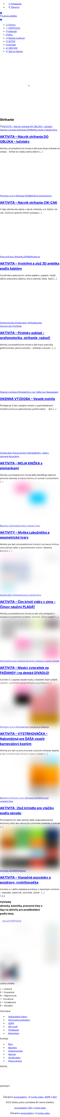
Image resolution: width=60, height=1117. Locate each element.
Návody (12, 1054)
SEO (55, 1097)
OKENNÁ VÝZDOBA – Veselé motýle (27, 399)
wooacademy (21, 1097)
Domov (12, 24)
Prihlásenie (15, 3)
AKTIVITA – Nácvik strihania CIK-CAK (28, 202)
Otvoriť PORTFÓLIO (11, 921)
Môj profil (12, 1026)
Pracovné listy (15, 1061)
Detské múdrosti (16, 38)
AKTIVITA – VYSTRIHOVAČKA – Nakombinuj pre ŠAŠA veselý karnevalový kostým (23, 738)
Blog (10, 34)
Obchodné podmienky (19, 1020)
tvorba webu (39, 1108)
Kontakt (12, 44)
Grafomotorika (15, 1051)
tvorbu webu (37, 1097)
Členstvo (15, 7)
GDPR (11, 1023)
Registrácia (13, 1033)
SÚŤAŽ (11, 41)
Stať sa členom (15, 51)
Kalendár (12, 31)
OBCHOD (12, 48)
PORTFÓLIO (14, 28)
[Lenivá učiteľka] (8, 16)
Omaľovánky (14, 1057)
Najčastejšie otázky (17, 1016)
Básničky (12, 1047)
